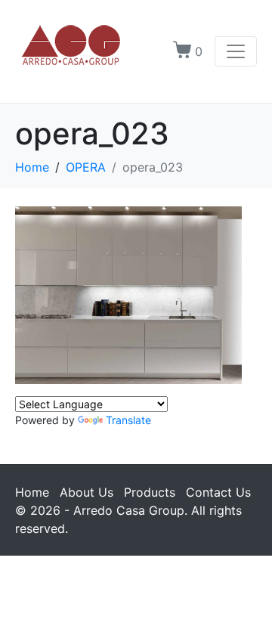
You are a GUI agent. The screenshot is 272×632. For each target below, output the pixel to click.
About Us (86, 492)
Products (149, 492)
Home (32, 492)
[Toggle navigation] (236, 51)
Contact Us (218, 492)
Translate (128, 420)
